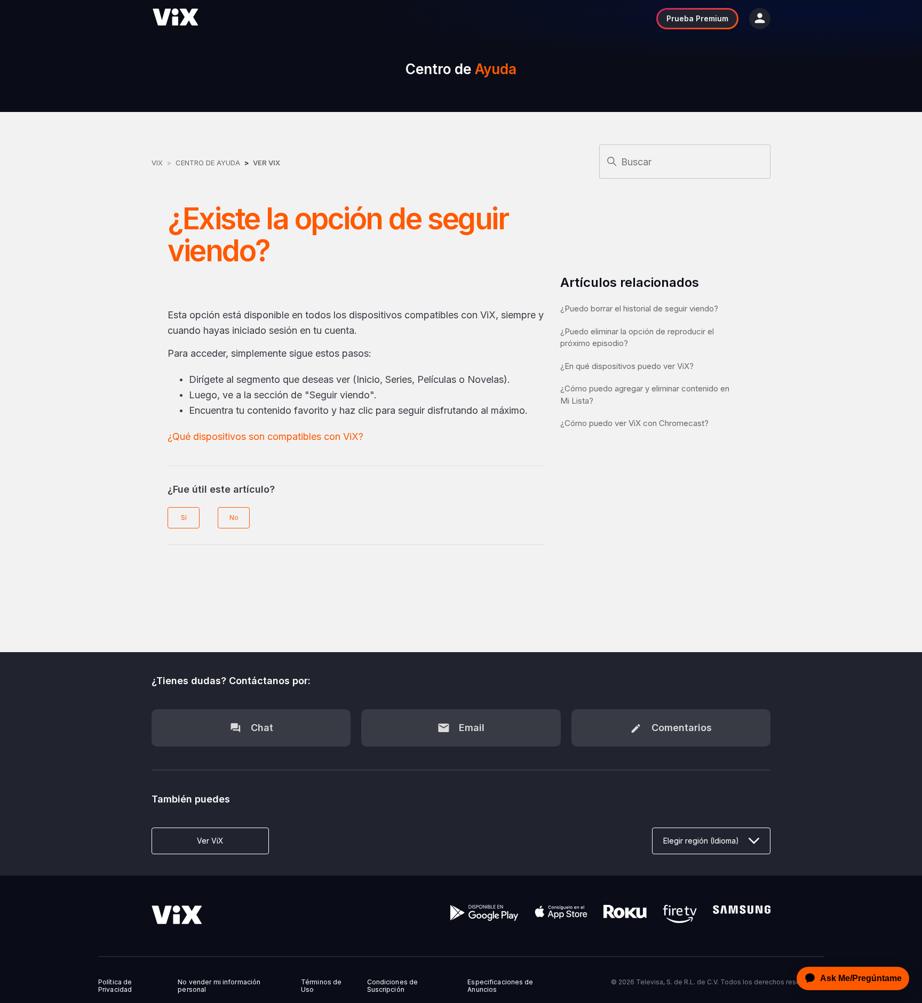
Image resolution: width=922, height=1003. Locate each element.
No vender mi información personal (219, 985)
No (234, 517)
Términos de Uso (321, 985)
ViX (157, 162)
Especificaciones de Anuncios (500, 985)
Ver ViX (266, 162)
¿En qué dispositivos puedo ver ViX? (627, 366)
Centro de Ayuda (208, 162)
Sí (184, 517)
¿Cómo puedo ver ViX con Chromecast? (634, 423)
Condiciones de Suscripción (392, 985)
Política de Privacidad (115, 985)
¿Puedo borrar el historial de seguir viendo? (639, 308)
